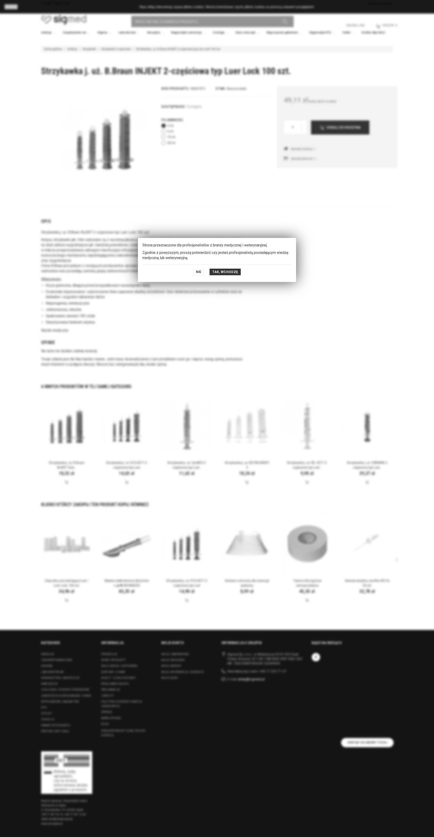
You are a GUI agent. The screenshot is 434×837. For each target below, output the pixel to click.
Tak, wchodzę (225, 272)
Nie (199, 272)
